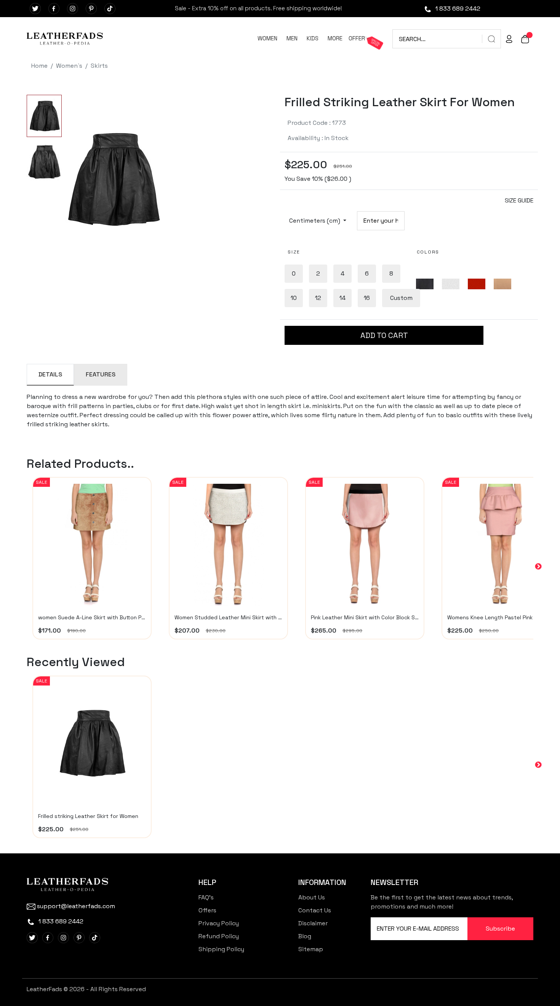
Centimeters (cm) (315, 221)
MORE (335, 38)
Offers (207, 910)
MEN (292, 38)
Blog (304, 936)
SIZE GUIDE (519, 200)
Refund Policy (218, 936)
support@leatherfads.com (76, 906)
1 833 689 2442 (457, 9)
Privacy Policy (218, 923)
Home (39, 66)
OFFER (357, 38)
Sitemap (310, 949)
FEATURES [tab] (100, 374)
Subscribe (500, 929)
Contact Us (314, 910)
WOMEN (267, 38)
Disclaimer (313, 923)
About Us (311, 897)
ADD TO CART (384, 335)
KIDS (312, 38)
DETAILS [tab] (50, 374)
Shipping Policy (221, 949)
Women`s (69, 66)
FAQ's (206, 897)
